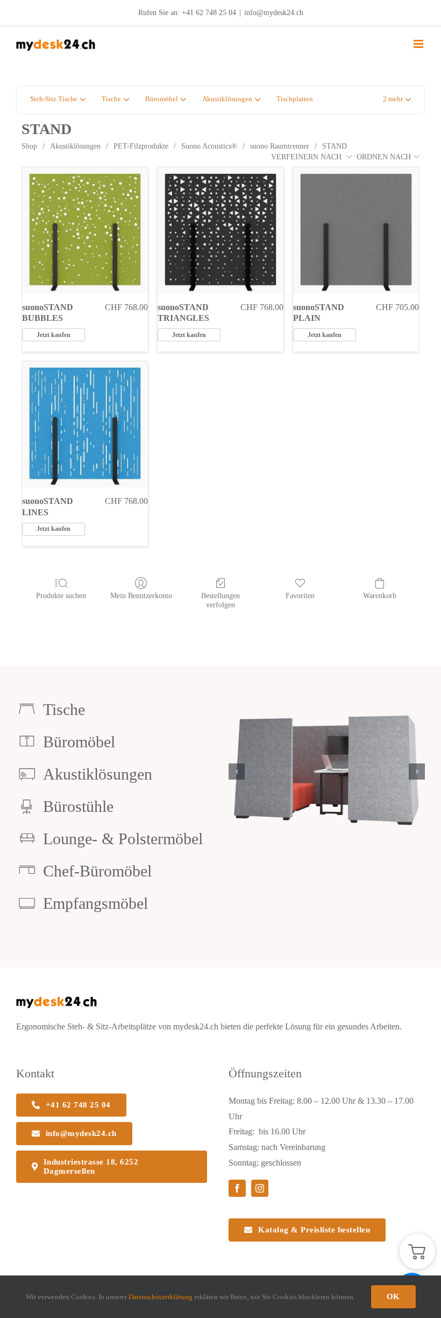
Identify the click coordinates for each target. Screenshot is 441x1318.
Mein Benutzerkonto (141, 596)
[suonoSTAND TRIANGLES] (220, 230)
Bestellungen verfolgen (220, 600)
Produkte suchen (61, 596)
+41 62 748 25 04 (209, 13)
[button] (397, 100)
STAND (334, 146)
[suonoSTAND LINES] (85, 424)
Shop (29, 146)
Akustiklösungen (75, 146)
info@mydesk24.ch (273, 13)
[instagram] (259, 1188)
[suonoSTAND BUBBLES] (85, 230)
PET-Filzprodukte (140, 146)
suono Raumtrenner (279, 146)
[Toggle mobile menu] (419, 44)
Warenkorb (379, 596)
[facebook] (237, 1188)
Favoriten (300, 596)
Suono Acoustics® (209, 146)
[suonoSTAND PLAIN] (356, 230)
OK (393, 1296)
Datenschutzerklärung (161, 1297)
